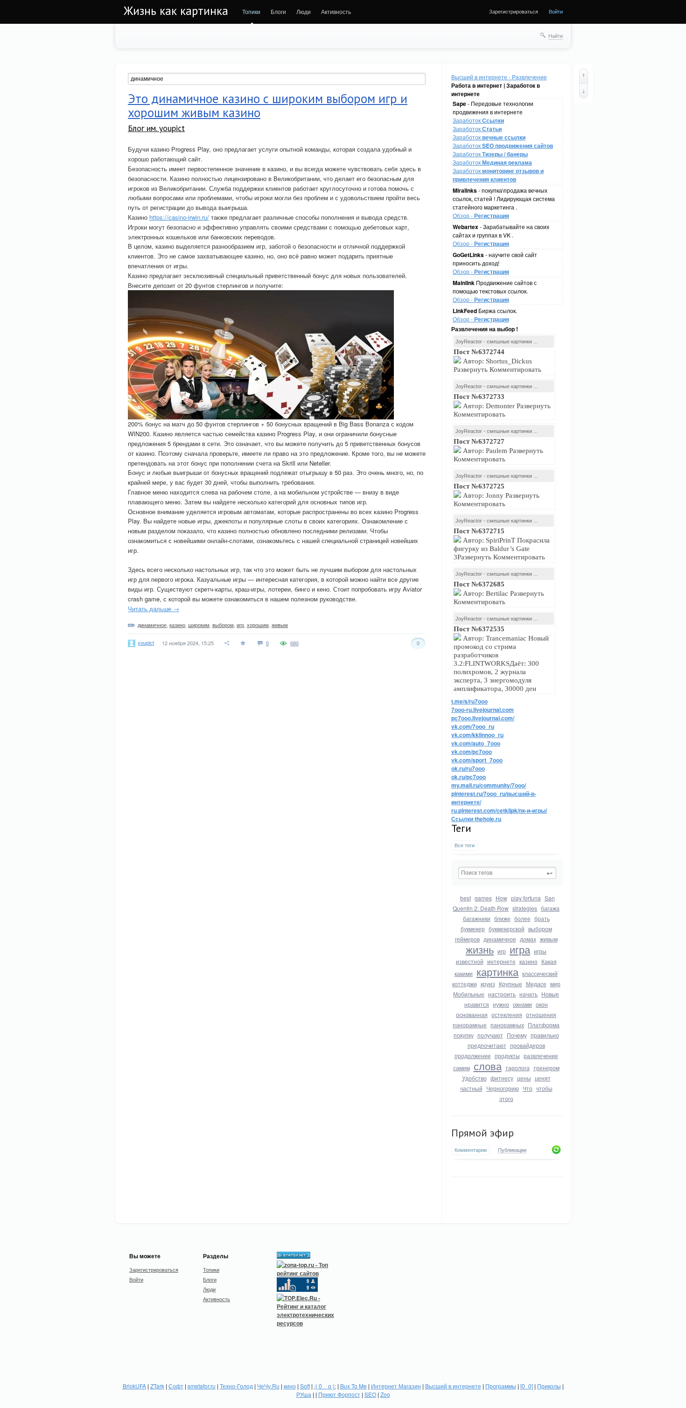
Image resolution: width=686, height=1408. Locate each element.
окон (542, 1004)
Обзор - (481, 215)
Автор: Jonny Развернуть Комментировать (496, 495)
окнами (522, 1004)
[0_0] (526, 1386)
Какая (549, 961)
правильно (545, 1035)
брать (542, 918)
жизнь (480, 949)
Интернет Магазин (396, 1386)
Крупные (510, 984)
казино (528, 961)
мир (555, 984)
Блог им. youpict (156, 128)
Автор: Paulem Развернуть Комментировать (498, 450)
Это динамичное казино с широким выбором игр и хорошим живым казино (267, 105)
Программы (500, 1386)
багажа (550, 908)
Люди (303, 11)
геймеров (467, 939)
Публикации (512, 1150)
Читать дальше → (153, 608)
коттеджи (464, 984)
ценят (543, 1078)
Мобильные (468, 994)
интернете (501, 961)
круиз (488, 984)
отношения (541, 1014)
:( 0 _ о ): (325, 1386)
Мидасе (536, 984)
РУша (303, 1394)
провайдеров (527, 1045)
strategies (524, 908)
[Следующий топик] (583, 91)
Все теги (465, 845)
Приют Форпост (339, 1394)
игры (540, 951)
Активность (336, 11)
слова (488, 1066)
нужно (501, 1004)
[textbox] (507, 873)
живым (549, 939)
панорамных (507, 1025)
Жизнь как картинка (176, 10)
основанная (472, 1014)
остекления (506, 1014)
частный (471, 1088)
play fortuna (526, 898)
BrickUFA (134, 1386)
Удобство (474, 1078)
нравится (476, 1004)
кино (290, 1386)
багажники (476, 918)
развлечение (541, 1055)
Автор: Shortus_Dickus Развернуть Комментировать (498, 360)
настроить (502, 994)
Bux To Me (353, 1386)
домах (528, 939)
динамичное (499, 939)
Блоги (278, 11)
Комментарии (471, 1150)
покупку (464, 1035)
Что (527, 1088)
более (522, 918)
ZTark (157, 1386)
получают (490, 1035)
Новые (550, 994)
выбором (540, 929)
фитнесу (501, 1078)
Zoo (385, 1394)
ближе (502, 918)
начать (528, 994)
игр (501, 951)
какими (464, 973)
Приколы (549, 1386)
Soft (305, 1386)
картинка (497, 971)
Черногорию (502, 1088)
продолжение (473, 1055)
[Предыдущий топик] (583, 76)
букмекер (473, 929)
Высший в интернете (453, 1386)
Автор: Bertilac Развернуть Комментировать (499, 593)
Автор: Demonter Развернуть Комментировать (502, 405)
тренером (546, 1068)
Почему (517, 1035)
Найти (555, 35)
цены (524, 1078)
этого (506, 1098)
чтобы (544, 1088)
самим (461, 1068)
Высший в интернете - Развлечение (499, 77)
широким (199, 624)
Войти (556, 11)
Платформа (544, 1025)
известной (469, 961)
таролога (517, 1068)
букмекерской (507, 929)
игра (520, 949)
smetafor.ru (202, 1386)
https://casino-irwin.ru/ (179, 217)
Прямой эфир (482, 1132)
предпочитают (487, 1045)
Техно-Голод (236, 1386)
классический (540, 973)
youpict (146, 642)
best (465, 898)
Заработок (478, 120)
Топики (251, 11)
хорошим (258, 624)
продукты (507, 1055)
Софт (175, 1386)
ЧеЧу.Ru (268, 1386)
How (501, 898)
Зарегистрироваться (513, 11)
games (483, 898)
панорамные (470, 1025)
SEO (370, 1394)
